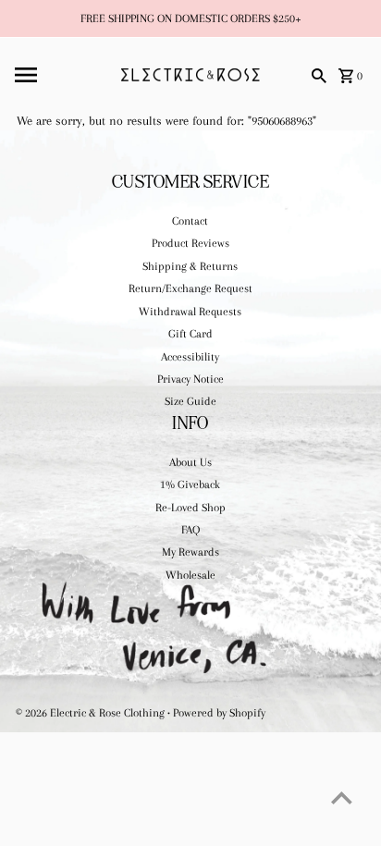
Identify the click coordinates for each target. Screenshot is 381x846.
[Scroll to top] (342, 797)
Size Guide (190, 401)
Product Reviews (190, 243)
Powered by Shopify (219, 712)
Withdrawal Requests (190, 311)
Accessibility (190, 356)
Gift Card (190, 333)
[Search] (319, 75)
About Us (190, 462)
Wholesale (190, 575)
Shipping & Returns (190, 266)
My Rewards (190, 552)
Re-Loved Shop (190, 507)
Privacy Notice (190, 379)
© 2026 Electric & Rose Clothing (91, 712)
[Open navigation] (62, 75)
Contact (190, 221)
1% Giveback (190, 484)
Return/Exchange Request (190, 288)
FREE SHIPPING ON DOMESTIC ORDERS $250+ (190, 18)
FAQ (190, 529)
